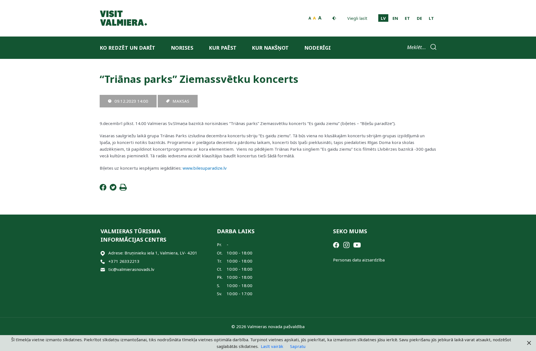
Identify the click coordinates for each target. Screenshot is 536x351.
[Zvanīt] (102, 261)
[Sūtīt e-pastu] (102, 269)
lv (383, 18)
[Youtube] (357, 244)
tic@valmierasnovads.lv (131, 269)
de (419, 18)
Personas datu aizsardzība (359, 260)
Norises (182, 47)
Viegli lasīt (357, 18)
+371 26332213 (124, 261)
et (407, 18)
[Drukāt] (123, 189)
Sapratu (297, 346)
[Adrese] (102, 252)
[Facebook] (103, 189)
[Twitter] (113, 189)
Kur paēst (222, 47)
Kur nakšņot (270, 47)
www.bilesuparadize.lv (205, 168)
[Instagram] (346, 244)
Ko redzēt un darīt (127, 47)
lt (431, 18)
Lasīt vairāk (272, 346)
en (395, 18)
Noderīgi (317, 47)
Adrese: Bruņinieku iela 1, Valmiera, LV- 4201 (152, 253)
